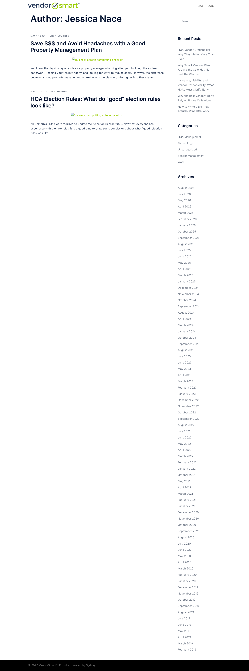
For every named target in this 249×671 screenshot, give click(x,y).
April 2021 (184, 487)
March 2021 (185, 493)
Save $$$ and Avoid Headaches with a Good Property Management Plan (87, 46)
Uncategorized (59, 36)
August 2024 (186, 312)
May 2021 (184, 481)
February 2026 (187, 219)
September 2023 (189, 344)
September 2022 (189, 418)
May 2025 (184, 262)
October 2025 (187, 231)
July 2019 (184, 618)
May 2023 (184, 368)
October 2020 (187, 524)
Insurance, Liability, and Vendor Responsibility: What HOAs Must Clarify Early (196, 85)
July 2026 (184, 194)
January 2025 (187, 281)
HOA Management (189, 137)
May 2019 (184, 631)
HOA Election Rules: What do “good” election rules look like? (95, 102)
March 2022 (185, 456)
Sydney (91, 665)
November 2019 (188, 593)
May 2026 (184, 200)
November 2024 (188, 294)
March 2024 (185, 325)
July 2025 (184, 250)
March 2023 (185, 381)
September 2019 (188, 606)
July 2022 (184, 431)
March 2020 (185, 568)
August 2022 (186, 425)
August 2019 (186, 612)
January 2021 (186, 506)
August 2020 (186, 537)
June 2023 (185, 362)
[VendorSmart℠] (54, 5)
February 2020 (187, 574)
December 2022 (188, 400)
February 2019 (187, 649)
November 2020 (188, 518)
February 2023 (187, 387)
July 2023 (184, 356)
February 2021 (187, 499)
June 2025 (185, 256)
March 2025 (185, 275)
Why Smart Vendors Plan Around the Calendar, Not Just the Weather (194, 69)
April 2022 (184, 450)
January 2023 (187, 393)
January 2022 (187, 468)
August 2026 (186, 188)
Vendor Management (191, 155)
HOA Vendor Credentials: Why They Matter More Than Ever (196, 54)
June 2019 (184, 624)
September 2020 (189, 531)
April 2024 (184, 319)
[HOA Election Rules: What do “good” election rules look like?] (98, 115)
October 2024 (187, 300)
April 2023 (184, 375)
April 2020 (184, 562)
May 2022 (184, 443)
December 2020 (188, 512)
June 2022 (185, 437)
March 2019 (185, 643)
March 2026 (185, 212)
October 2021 (186, 475)
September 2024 (189, 306)
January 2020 (187, 581)
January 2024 (187, 331)
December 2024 (188, 287)
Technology (185, 143)
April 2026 (184, 206)
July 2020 (184, 543)
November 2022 (188, 406)
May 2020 (184, 556)
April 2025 (184, 269)
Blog (200, 5)
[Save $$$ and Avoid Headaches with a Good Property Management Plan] (97, 59)
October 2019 (186, 599)
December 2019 (188, 587)
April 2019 (184, 637)
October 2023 (187, 337)
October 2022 (187, 412)
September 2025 (189, 237)
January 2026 (187, 225)
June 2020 (185, 549)
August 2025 (186, 244)
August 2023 (186, 350)
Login (211, 5)
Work (181, 162)
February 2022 (187, 462)
